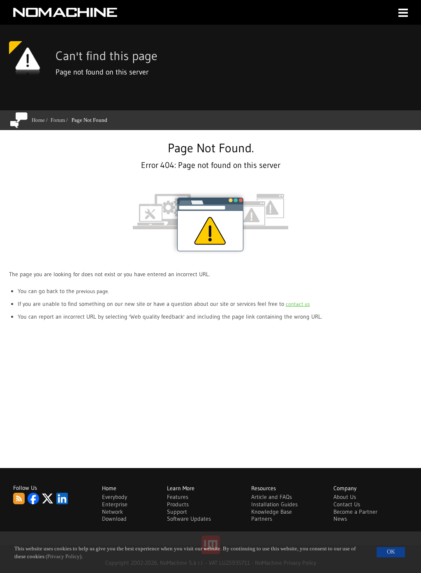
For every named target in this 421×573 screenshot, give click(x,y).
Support (177, 511)
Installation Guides (274, 504)
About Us (344, 497)
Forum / (61, 120)
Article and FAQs (271, 497)
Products (178, 504)
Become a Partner (355, 511)
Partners (261, 518)
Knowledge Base (271, 511)
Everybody (114, 497)
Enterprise (114, 504)
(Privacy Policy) (63, 556)
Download (114, 518)
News (340, 518)
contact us (298, 303)
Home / (41, 120)
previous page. (92, 291)
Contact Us (346, 504)
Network (112, 511)
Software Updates (189, 518)
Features (177, 497)
